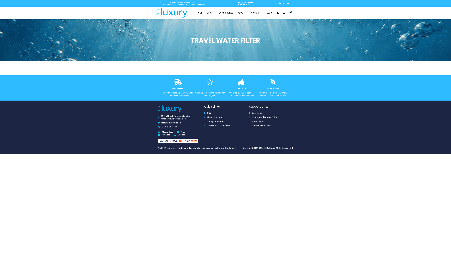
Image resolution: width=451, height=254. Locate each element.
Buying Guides (226, 13)
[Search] (283, 13)
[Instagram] (280, 3)
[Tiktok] (284, 3)
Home (199, 13)
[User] (278, 13)
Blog (269, 13)
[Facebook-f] (276, 3)
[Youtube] (288, 3)
